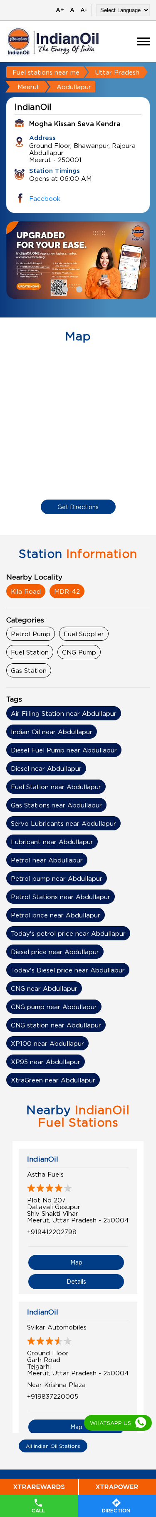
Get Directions (78, 507)
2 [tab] (78, 288)
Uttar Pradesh (117, 72)
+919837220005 (52, 1396)
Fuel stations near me (45, 72)
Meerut (28, 86)
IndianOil (42, 1159)
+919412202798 (52, 1231)
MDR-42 (67, 591)
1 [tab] (64, 288)
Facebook (44, 198)
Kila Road (26, 591)
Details (76, 1281)
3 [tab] (92, 288)
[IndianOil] (53, 41)
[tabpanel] (78, 260)
